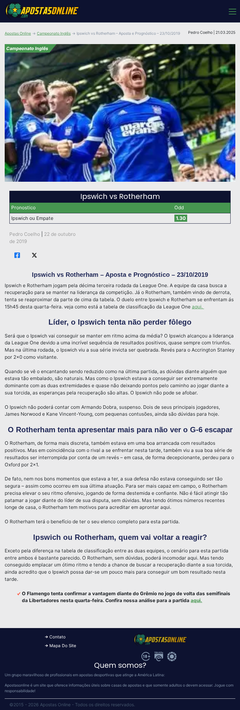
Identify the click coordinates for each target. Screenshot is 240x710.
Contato (57, 636)
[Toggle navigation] (232, 11)
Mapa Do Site (62, 645)
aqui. (198, 307)
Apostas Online (18, 33)
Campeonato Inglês (54, 33)
